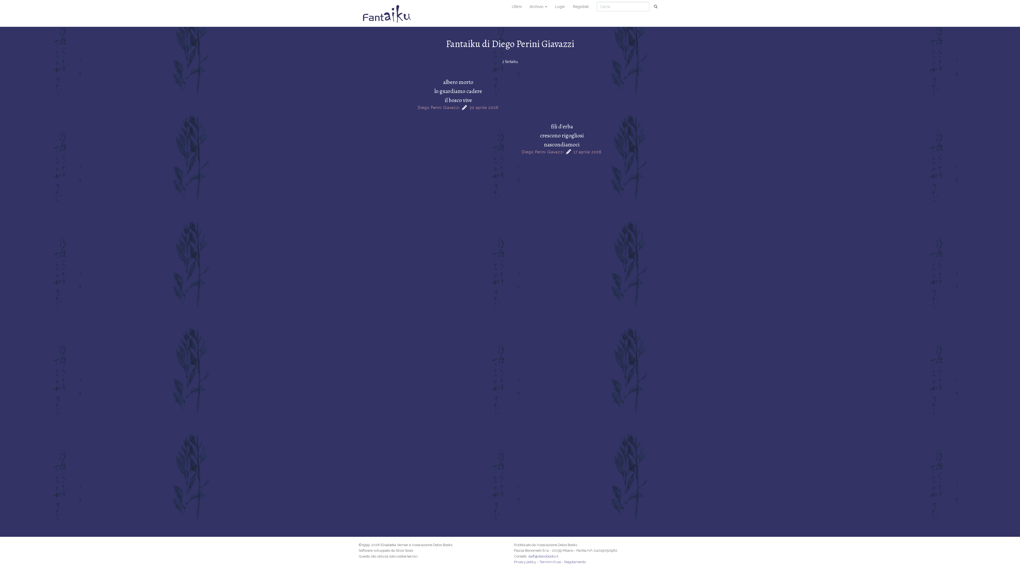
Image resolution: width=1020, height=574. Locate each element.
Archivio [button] (537, 7)
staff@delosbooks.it (543, 556)
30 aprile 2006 (484, 107)
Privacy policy (525, 562)
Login (560, 7)
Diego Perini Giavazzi (439, 107)
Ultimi (517, 7)
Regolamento (575, 562)
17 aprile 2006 (587, 152)
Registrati (581, 7)
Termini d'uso (550, 562)
